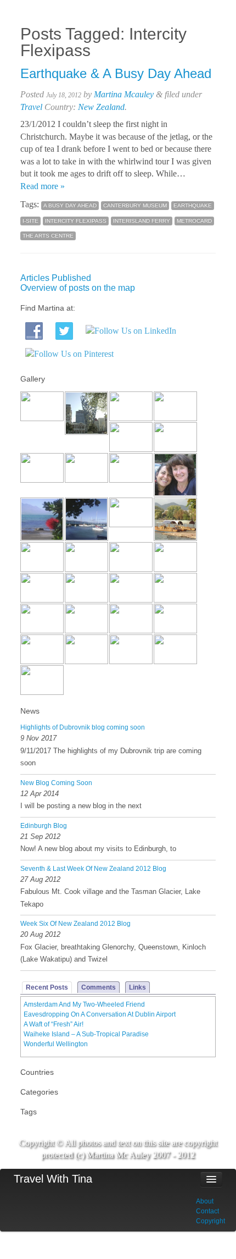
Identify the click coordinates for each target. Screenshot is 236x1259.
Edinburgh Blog (43, 826)
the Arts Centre (48, 236)
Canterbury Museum (135, 205)
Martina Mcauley (124, 94)
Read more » (42, 186)
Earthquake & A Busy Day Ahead (115, 73)
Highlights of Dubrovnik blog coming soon (82, 727)
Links (137, 987)
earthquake (192, 205)
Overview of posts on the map (77, 287)
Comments (98, 987)
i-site (30, 221)
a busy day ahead (70, 205)
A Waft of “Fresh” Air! (53, 1024)
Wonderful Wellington (56, 1044)
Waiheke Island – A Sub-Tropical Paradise (86, 1034)
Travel (31, 107)
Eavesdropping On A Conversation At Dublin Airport (100, 1014)
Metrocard (194, 221)
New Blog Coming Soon (56, 783)
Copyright (210, 1221)
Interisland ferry (141, 221)
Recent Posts (47, 987)
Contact (207, 1211)
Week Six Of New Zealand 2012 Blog (75, 923)
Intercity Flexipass (75, 221)
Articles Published (55, 278)
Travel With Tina (53, 1179)
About (204, 1201)
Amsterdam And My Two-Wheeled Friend (84, 1004)
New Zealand (101, 107)
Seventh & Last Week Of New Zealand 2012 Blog (93, 869)
